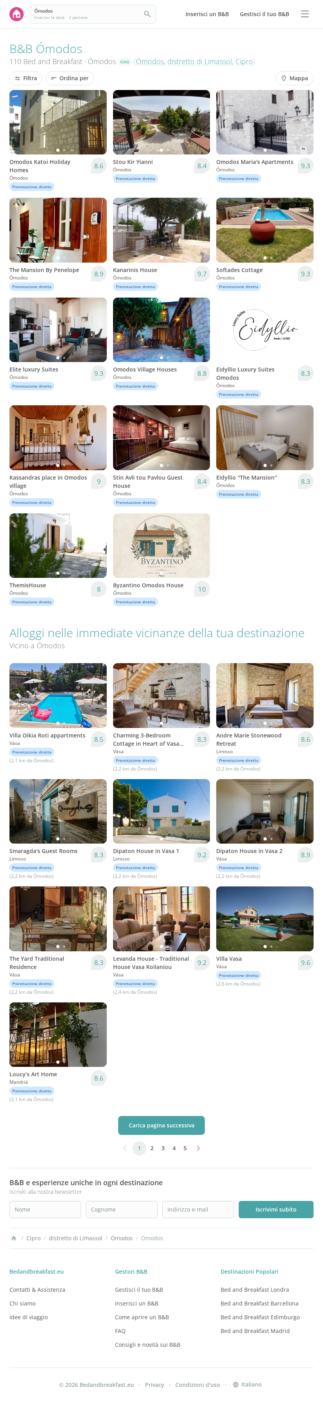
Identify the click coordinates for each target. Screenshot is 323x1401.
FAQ (120, 1331)
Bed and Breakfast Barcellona (260, 1303)
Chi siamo (22, 1303)
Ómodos (150, 61)
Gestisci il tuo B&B (139, 1289)
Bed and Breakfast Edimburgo (260, 1317)
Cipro (244, 61)
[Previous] (20, 122)
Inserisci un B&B (136, 1303)
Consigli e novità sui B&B (147, 1344)
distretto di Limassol (199, 61)
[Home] (13, 1238)
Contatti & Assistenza (37, 1289)
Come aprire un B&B (142, 1317)
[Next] (96, 122)
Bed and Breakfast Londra (255, 1289)
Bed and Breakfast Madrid (255, 1331)
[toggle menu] (305, 14)
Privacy (154, 1384)
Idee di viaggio (28, 1317)
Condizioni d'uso (197, 1384)
